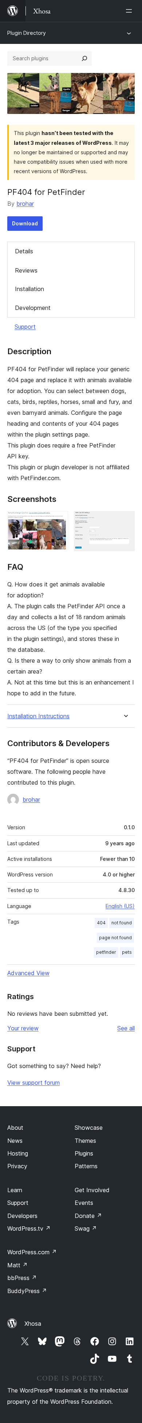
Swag (86, 1228)
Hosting (17, 1153)
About (15, 1127)
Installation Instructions (38, 716)
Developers (22, 1215)
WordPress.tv (29, 1228)
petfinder (106, 952)
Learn (14, 1190)
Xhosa (32, 1323)
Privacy (17, 1166)
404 (101, 922)
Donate (88, 1215)
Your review (23, 1028)
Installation (29, 289)
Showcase (89, 1127)
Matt (17, 1265)
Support (25, 326)
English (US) (120, 906)
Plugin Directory (26, 33)
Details (24, 251)
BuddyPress (27, 1291)
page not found (115, 937)
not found (121, 922)
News (15, 1140)
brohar (25, 203)
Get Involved (92, 1190)
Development (33, 307)
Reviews (26, 270)
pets (127, 952)
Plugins (84, 1153)
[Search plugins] (84, 58)
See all (126, 1028)
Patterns (86, 1166)
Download (25, 223)
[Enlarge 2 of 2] (125, 520)
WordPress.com (32, 1252)
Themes (85, 1140)
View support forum (33, 1082)
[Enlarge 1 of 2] (58, 520)
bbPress (22, 1277)
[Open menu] (130, 11)
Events (84, 1202)
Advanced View (28, 973)
